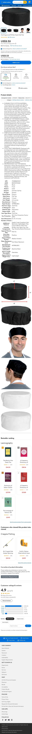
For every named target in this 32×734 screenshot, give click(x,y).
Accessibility (5, 687)
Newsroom (4, 653)
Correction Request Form (9, 577)
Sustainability (5, 657)
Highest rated (20, 618)
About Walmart (5, 648)
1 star (3, 613)
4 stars (2, 608)
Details (13, 84)
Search (28, 626)
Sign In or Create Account (11, 638)
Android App (5, 714)
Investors (4, 655)
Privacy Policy (5, 699)
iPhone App (4, 711)
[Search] (25, 2)
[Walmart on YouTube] (9, 720)
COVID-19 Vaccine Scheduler (9, 680)
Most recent (10, 618)
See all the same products (24, 563)
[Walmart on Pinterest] (12, 720)
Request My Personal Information (10, 704)
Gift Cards (4, 674)
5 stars (2, 606)
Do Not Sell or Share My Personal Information (13, 706)
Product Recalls (5, 689)
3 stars (2, 609)
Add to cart (16, 62)
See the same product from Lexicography (20, 522)
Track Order (12, 640)
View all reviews (6, 600)
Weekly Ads (22, 640)
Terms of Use (5, 697)
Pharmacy (4, 682)
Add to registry (23, 88)
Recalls (3, 684)
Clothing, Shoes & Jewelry (18, 100)
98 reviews (12, 37)
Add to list (8, 88)
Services (14, 5)
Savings (19, 5)
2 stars (2, 611)
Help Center (26, 638)
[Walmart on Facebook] (3, 720)
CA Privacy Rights (6, 701)
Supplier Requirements (7, 660)
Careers (3, 650)
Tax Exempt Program (7, 691)
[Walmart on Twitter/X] (6, 720)
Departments (6, 5)
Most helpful (5, 622)
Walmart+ (4, 672)
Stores (3, 667)
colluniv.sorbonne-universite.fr (19, 48)
